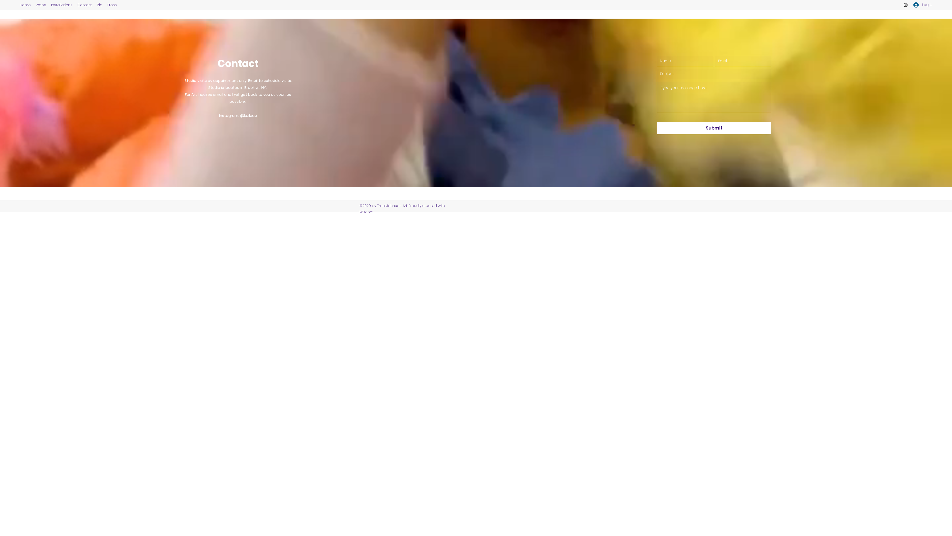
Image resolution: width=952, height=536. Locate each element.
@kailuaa (248, 115)
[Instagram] (905, 4)
